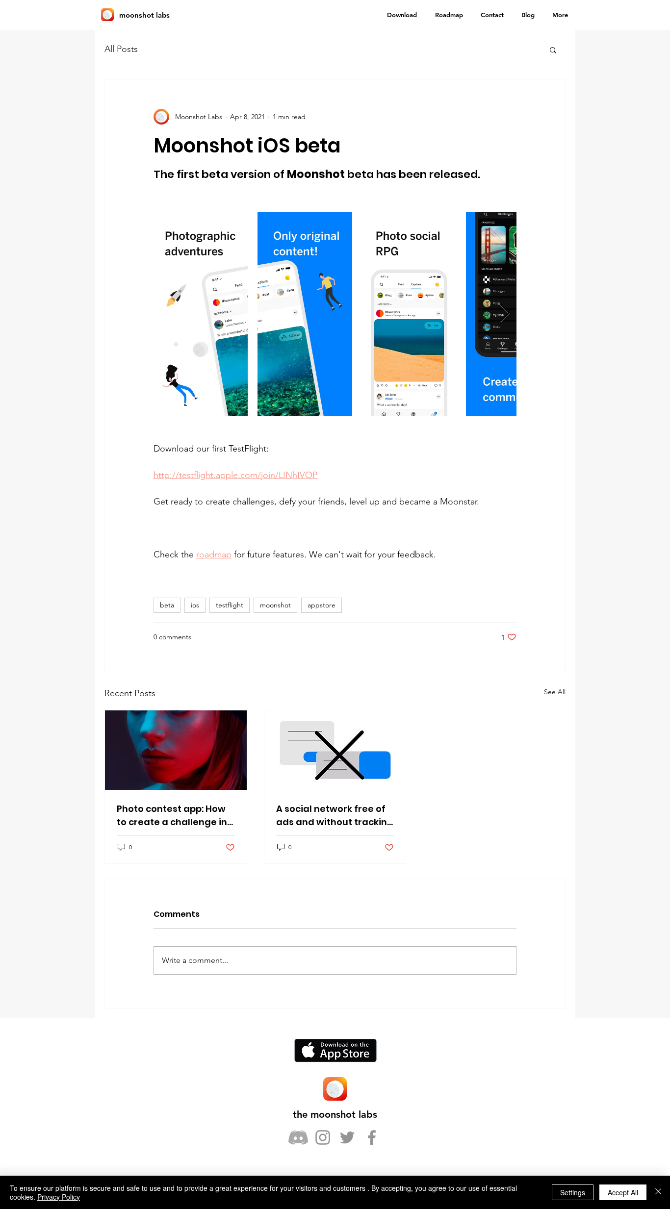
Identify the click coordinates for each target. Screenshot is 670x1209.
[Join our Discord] (298, 1137)
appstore (321, 605)
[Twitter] (347, 1137)
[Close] (658, 1192)
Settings (572, 1192)
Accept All (623, 1192)
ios (195, 605)
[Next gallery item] (505, 314)
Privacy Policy (58, 1197)
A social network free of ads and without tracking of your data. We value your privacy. (334, 816)
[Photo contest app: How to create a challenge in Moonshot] (176, 750)
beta (167, 605)
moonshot (275, 605)
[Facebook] (372, 1137)
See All (555, 691)
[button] (553, 49)
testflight (229, 605)
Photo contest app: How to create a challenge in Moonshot (172, 816)
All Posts (121, 49)
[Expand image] (201, 314)
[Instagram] (323, 1137)
